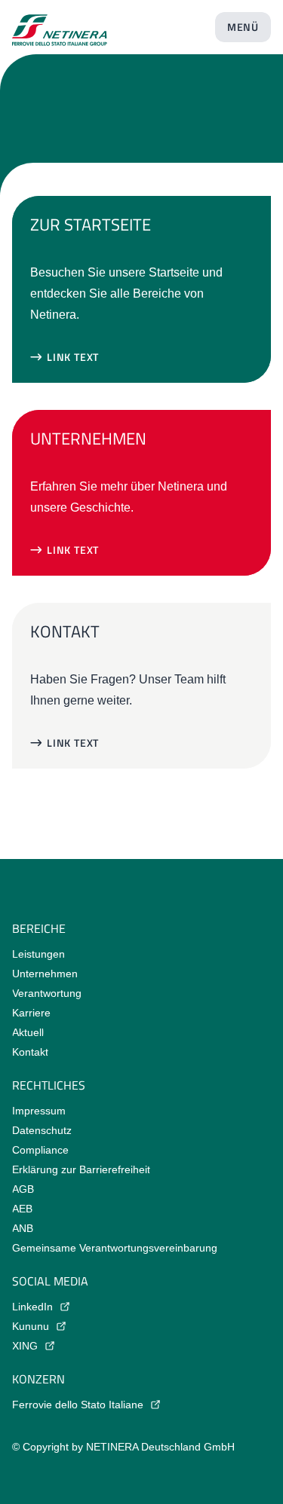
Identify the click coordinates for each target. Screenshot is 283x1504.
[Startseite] (59, 24)
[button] (64, 357)
